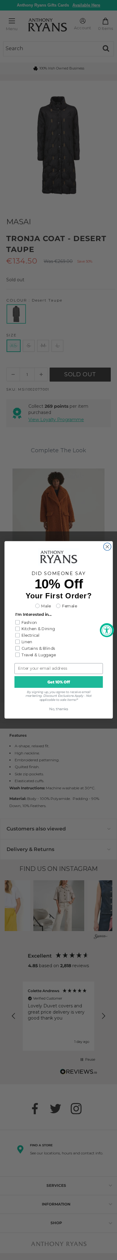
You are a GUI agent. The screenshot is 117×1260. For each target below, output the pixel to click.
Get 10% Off (58, 682)
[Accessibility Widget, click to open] (107, 630)
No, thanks (58, 709)
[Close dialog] (107, 546)
